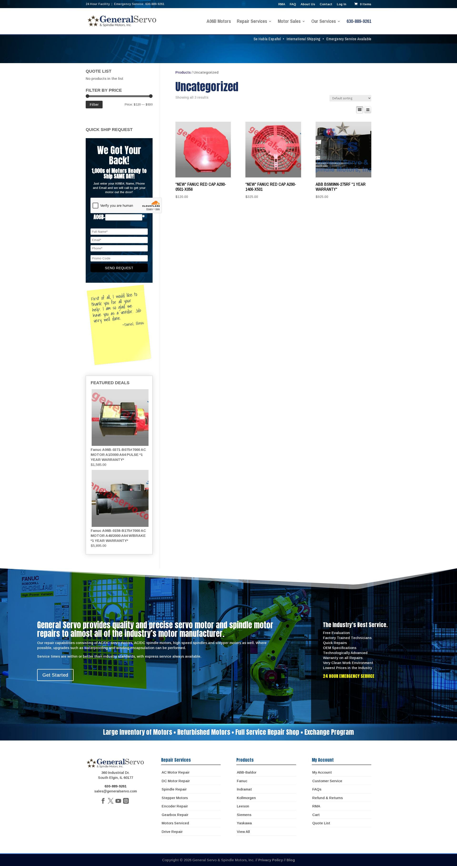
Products (183, 72)
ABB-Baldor (246, 772)
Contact (326, 4)
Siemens (244, 815)
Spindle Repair (174, 789)
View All (243, 832)
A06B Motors (219, 22)
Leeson (243, 806)
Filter (94, 104)
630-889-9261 (359, 22)
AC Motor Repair (175, 772)
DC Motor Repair (176, 781)
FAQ (293, 4)
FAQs (316, 789)
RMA (281, 4)
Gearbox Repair (175, 815)
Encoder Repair (175, 806)
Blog (291, 860)
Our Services (323, 22)
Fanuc (242, 781)
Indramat (244, 789)
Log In (341, 4)
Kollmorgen (246, 798)
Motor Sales (289, 22)
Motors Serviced (175, 823)
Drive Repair (172, 832)
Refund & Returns (327, 798)
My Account (322, 772)
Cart (316, 815)
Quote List (321, 823)
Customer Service (327, 781)
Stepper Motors (175, 798)
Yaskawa (244, 823)
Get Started (55, 675)
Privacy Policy (270, 860)
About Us (308, 4)
